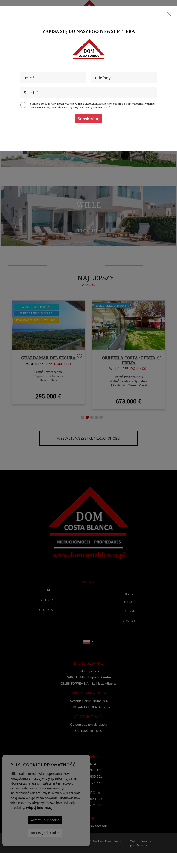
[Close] (169, 14)
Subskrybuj (88, 118)
